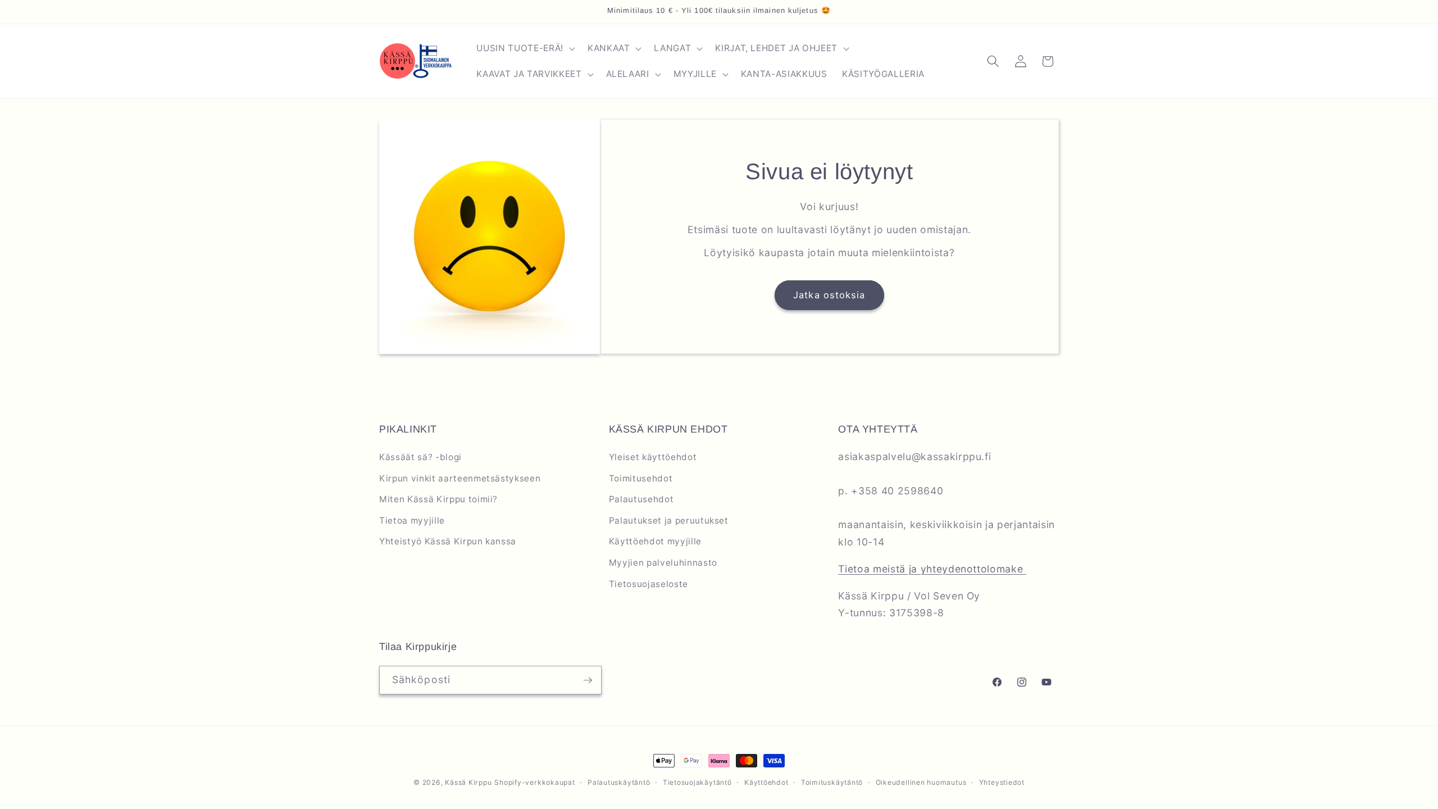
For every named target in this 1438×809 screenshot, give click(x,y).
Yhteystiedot (1002, 782)
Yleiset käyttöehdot (653, 457)
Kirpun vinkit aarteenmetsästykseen (459, 478)
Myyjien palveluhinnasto (663, 562)
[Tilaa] (587, 680)
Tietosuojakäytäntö (697, 782)
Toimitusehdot (641, 478)
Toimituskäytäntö (832, 782)
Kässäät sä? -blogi (420, 457)
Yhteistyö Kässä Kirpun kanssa (447, 541)
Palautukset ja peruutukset (669, 520)
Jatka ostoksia (829, 295)
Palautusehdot (641, 499)
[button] (524, 48)
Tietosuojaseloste (648, 584)
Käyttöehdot (766, 782)
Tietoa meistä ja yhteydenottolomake (932, 569)
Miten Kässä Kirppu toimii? (438, 499)
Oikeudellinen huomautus (921, 782)
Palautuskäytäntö (619, 782)
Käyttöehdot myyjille (655, 541)
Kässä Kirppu (468, 782)
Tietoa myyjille (412, 520)
